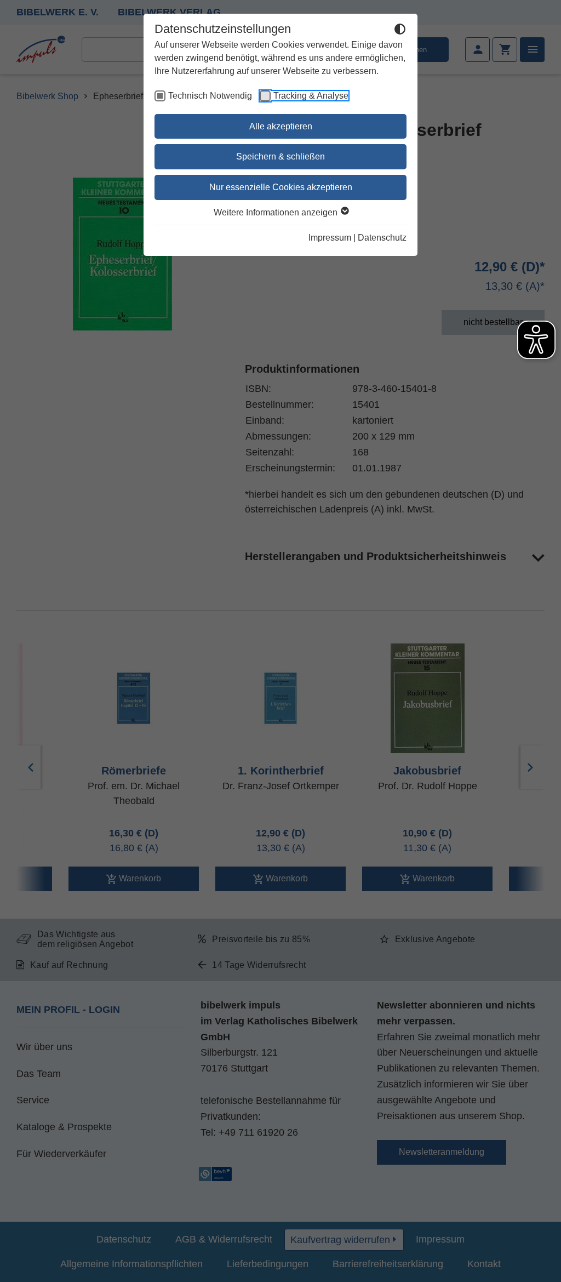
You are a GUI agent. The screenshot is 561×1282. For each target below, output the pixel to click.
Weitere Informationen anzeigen (277, 212)
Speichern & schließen (280, 156)
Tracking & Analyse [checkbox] (310, 95)
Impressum (329, 237)
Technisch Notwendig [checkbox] (210, 95)
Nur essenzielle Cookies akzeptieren (280, 187)
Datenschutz (382, 237)
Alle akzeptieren (280, 126)
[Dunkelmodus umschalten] (400, 30)
